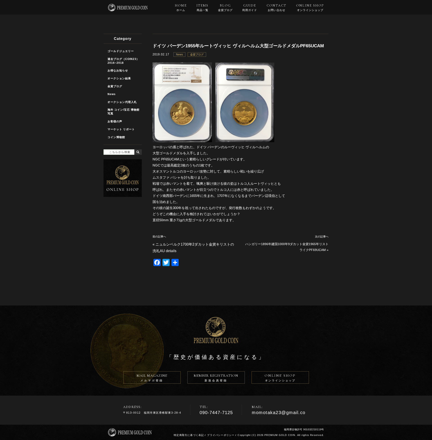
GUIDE (249, 7)
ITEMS (202, 7)
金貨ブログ (197, 54)
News (179, 54)
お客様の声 (115, 121)
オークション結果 (119, 78)
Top (425, 433)
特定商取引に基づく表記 (189, 435)
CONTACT (276, 7)
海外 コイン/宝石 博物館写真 (124, 111)
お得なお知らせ (118, 70)
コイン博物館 (116, 137)
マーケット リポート (121, 129)
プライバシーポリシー (220, 435)
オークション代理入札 (122, 102)
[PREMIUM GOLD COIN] (128, 9)
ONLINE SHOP (310, 7)
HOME (181, 7)
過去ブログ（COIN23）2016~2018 (123, 60)
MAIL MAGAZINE (152, 377)
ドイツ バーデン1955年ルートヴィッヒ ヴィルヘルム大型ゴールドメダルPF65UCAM (238, 45)
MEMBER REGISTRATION (216, 377)
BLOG (225, 7)
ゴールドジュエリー (121, 51)
